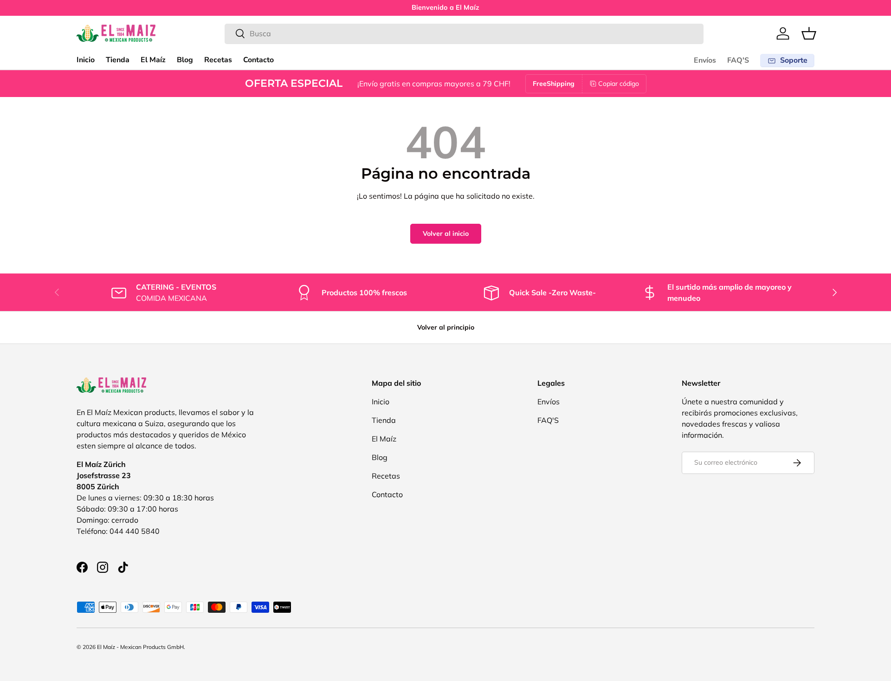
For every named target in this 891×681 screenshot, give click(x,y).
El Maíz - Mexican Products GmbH (140, 646)
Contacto (258, 60)
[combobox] (464, 33)
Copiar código (618, 83)
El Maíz (153, 60)
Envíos (705, 60)
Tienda (117, 60)
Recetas (218, 60)
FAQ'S (738, 60)
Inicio (86, 60)
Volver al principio (445, 327)
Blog (185, 60)
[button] (809, 33)
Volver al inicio (446, 233)
